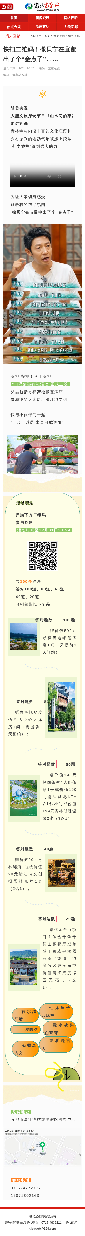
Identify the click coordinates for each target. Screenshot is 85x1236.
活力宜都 (74, 36)
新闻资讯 (42, 18)
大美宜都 (71, 27)
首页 (13, 18)
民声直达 (42, 27)
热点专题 (14, 27)
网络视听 (71, 18)
